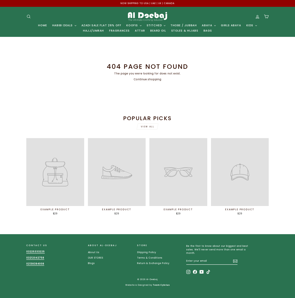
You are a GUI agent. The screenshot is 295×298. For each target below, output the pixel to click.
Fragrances (119, 31)
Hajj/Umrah (93, 31)
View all (147, 126)
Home (42, 25)
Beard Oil (158, 31)
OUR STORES (95, 257)
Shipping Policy (146, 252)
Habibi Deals (63, 25)
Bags (207, 31)
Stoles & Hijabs (184, 31)
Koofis (132, 25)
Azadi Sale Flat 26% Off (101, 25)
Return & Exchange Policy (153, 263)
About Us (93, 252)
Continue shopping (147, 79)
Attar (140, 31)
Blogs (91, 263)
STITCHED (155, 25)
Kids (250, 25)
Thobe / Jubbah (184, 25)
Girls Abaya (231, 25)
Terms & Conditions (149, 257)
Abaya (207, 25)
